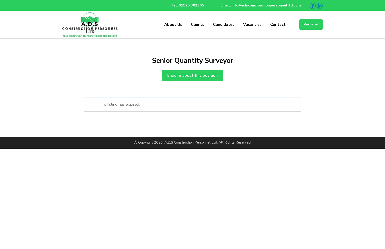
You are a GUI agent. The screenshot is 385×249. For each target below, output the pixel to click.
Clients (197, 24)
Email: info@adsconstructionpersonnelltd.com (261, 5)
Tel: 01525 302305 (187, 5)
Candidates (223, 24)
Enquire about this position (192, 75)
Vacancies (252, 24)
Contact (278, 24)
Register (311, 24)
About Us (173, 24)
